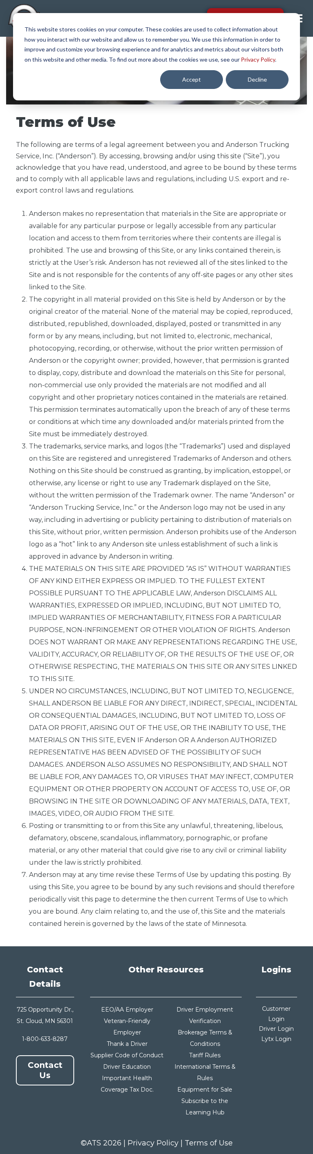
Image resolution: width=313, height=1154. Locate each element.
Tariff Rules (204, 1055)
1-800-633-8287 (45, 1039)
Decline (257, 79)
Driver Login (276, 1028)
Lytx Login (276, 1039)
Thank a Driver (127, 1043)
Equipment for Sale (204, 1089)
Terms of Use (209, 1142)
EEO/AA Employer (127, 1009)
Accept (191, 79)
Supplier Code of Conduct (126, 1055)
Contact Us (45, 1070)
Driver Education (127, 1066)
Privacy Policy (258, 59)
